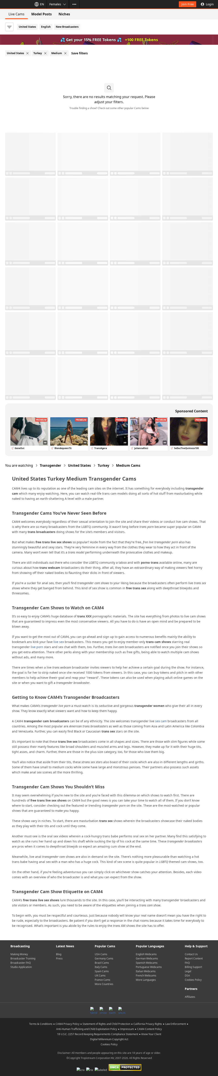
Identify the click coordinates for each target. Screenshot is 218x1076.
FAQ (187, 963)
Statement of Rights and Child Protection (106, 1024)
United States (27, 27)
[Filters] (9, 27)
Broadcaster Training (22, 958)
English (46, 27)
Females (55, 4)
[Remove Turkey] (45, 53)
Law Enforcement (175, 1024)
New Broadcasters (67, 27)
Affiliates (190, 997)
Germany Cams (104, 958)
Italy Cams (101, 967)
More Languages (146, 980)
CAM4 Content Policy (149, 1029)
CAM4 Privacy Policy (67, 1024)
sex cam (161, 721)
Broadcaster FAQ (20, 963)
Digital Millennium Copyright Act (109, 1039)
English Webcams (146, 954)
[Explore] (74, 4)
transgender (50, 465)
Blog (58, 954)
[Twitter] (112, 1010)
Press (59, 958)
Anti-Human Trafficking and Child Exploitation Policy (86, 1029)
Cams (128, 465)
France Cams (102, 980)
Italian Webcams (146, 971)
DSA (187, 975)
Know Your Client (151, 1034)
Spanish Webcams (147, 963)
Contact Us (191, 954)
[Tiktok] (93, 1010)
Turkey (103, 465)
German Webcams (147, 958)
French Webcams (146, 975)
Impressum (127, 1029)
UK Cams (100, 975)
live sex (58, 642)
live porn (37, 647)
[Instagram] (103, 1010)
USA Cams (101, 954)
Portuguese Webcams (149, 967)
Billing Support (193, 967)
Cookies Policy (193, 980)
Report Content (194, 958)
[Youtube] (121, 1010)
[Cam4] (15, 4)
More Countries (104, 984)
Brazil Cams (102, 963)
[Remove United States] (27, 53)
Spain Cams (102, 971)
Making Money (19, 954)
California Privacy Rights (147, 1024)
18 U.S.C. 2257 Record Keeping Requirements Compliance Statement (97, 1034)
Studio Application (21, 967)
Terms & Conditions (40, 1024)
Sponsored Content (191, 411)
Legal (188, 971)
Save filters (79, 53)
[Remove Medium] (65, 53)
